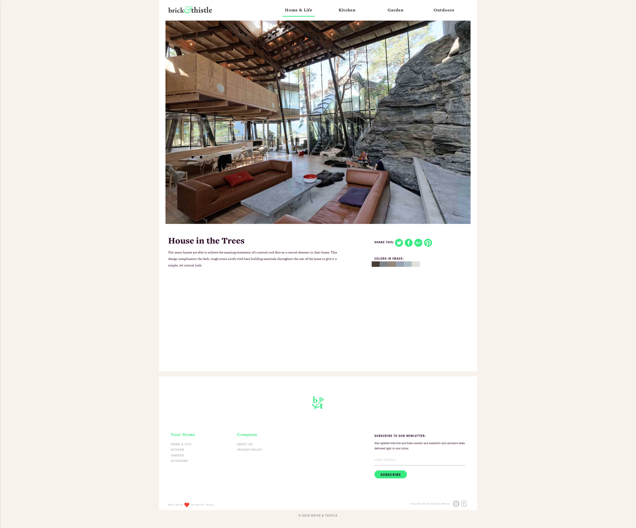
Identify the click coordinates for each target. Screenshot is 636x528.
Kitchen (177, 449)
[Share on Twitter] (400, 242)
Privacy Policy (249, 449)
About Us (245, 444)
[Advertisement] (318, 326)
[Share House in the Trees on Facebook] (409, 242)
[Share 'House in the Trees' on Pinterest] (428, 242)
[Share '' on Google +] (419, 242)
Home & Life (181, 444)
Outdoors (179, 460)
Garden (177, 455)
